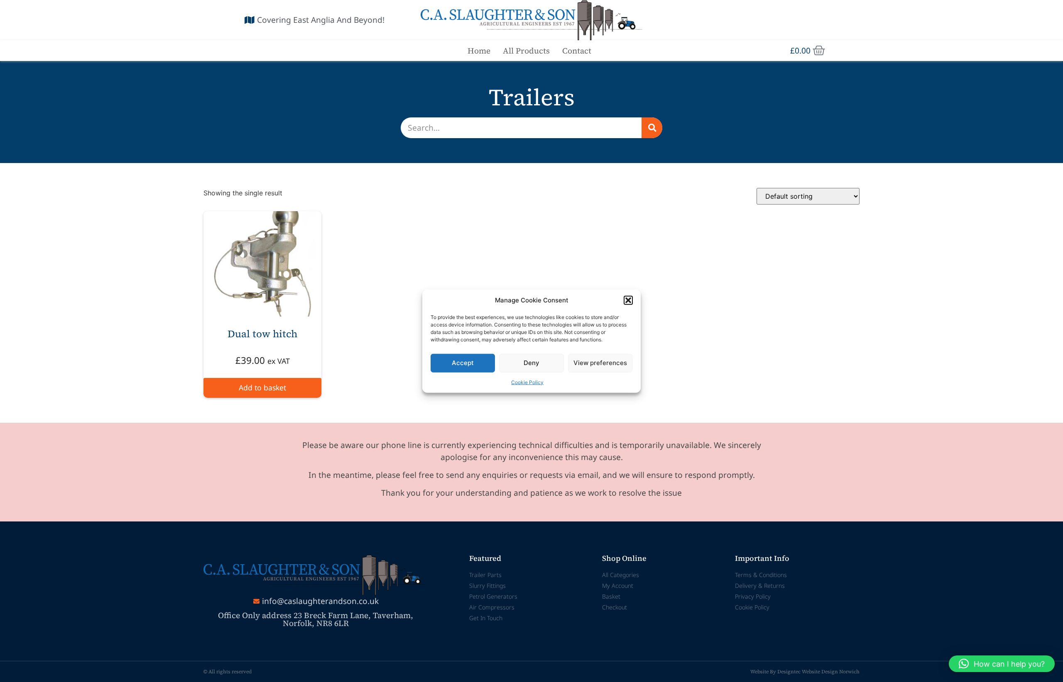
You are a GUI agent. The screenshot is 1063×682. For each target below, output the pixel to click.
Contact (576, 50)
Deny (531, 363)
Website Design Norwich (831, 671)
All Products (526, 50)
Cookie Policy (527, 382)
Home (479, 50)
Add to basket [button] (262, 387)
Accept (463, 363)
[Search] (652, 127)
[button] (628, 300)
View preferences (600, 363)
